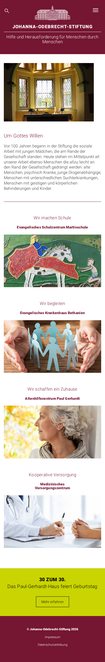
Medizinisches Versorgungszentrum (52, 486)
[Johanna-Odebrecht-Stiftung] (52, 10)
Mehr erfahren (52, 602)
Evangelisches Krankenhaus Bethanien (52, 313)
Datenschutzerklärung (53, 644)
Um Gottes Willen (23, 136)
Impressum (52, 637)
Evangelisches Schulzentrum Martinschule (52, 227)
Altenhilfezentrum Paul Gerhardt (52, 398)
